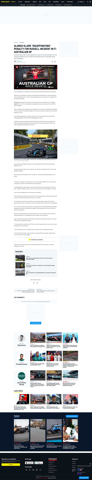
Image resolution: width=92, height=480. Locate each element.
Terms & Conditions (39, 476)
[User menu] (90, 2)
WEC (40, 1)
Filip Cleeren (19, 61)
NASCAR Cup (27, 1)
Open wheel (56, 1)
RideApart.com (51, 472)
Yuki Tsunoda (34, 117)
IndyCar (34, 1)
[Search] (87, 2)
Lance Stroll (19, 117)
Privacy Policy (52, 476)
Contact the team (75, 465)
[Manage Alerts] (37, 283)
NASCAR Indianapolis (68, 4)
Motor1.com (51, 464)
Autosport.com (51, 468)
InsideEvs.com (51, 462)
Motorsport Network (43, 477)
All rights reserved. (52, 477)
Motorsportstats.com (53, 470)
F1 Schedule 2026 (40, 4)
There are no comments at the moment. (35, 301)
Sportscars (70, 1)
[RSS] (40, 470)
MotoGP (20, 1)
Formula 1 (13, 1)
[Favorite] (52, 61)
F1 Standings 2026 (49, 4)
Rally (63, 1)
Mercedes (16, 102)
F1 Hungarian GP (58, 4)
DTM (49, 1)
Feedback (74, 461)
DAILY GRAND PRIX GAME (31, 4)
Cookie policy (46, 476)
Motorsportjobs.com (52, 466)
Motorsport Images (25, 160)
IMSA (45, 1)
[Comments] (55, 61)
